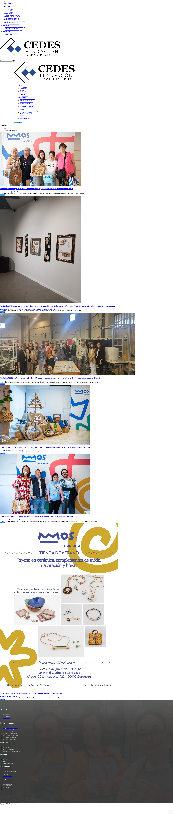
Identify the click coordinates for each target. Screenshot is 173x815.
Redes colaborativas (10, 34)
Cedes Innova (6, 25)
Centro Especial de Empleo (12, 18)
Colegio (32, 309)
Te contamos (7, 192)
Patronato (10, 12)
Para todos (26, 381)
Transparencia (9, 7)
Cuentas (10, 10)
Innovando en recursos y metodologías (15, 27)
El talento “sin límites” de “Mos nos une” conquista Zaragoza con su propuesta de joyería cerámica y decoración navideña (45, 447)
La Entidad (5, 2)
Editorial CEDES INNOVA (11, 28)
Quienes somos (9, 3)
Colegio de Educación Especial (12, 15)
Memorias (10, 9)
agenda (2, 309)
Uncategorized (45, 309)
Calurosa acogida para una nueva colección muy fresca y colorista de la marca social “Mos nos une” (36, 516)
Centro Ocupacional (25, 309)
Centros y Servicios (7, 13)
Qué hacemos (8, 5)
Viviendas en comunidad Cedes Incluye (15, 21)
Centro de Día (7, 309)
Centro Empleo (15, 309)
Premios (7, 6)
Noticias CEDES (18, 122)
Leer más (2, 195)
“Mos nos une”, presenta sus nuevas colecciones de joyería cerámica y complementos (31, 693)
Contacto (5, 36)
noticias (2, 192)
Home (4, 128)
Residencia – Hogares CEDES (12, 19)
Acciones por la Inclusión (11, 33)
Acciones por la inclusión (6, 519)
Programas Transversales (12, 24)
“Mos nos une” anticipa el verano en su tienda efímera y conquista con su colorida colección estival (36, 189)
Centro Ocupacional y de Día (12, 16)
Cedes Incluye (6, 31)
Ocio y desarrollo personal (12, 22)
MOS (1, 450)
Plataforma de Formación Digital (13, 30)
